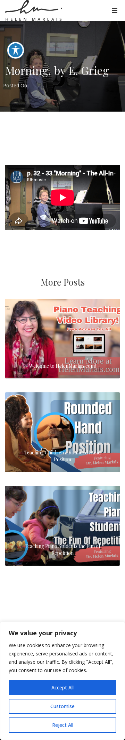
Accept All (62, 687)
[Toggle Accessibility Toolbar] (15, 50)
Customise (62, 706)
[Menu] (114, 10)
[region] (62, 680)
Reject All (62, 725)
